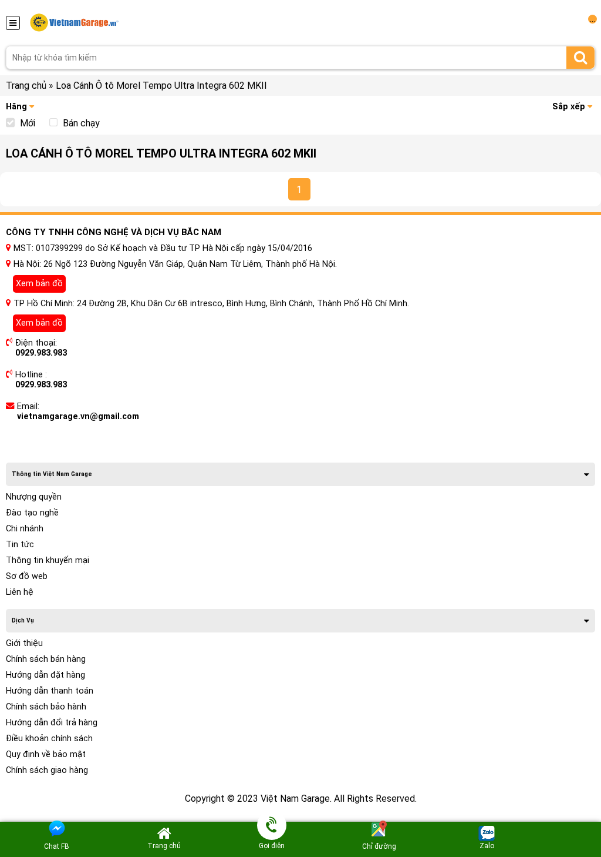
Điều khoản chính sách (49, 739)
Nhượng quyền (34, 497)
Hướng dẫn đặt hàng (45, 675)
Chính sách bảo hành (46, 707)
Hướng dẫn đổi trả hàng (51, 723)
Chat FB (56, 846)
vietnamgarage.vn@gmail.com (78, 416)
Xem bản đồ (39, 284)
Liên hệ (19, 592)
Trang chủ (26, 85)
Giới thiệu (24, 643)
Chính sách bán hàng (46, 659)
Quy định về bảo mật (46, 754)
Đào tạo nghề (32, 513)
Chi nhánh (24, 529)
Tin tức (20, 545)
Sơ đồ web (27, 576)
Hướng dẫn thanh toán (49, 691)
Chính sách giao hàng (47, 770)
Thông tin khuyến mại (47, 560)
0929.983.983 (41, 353)
